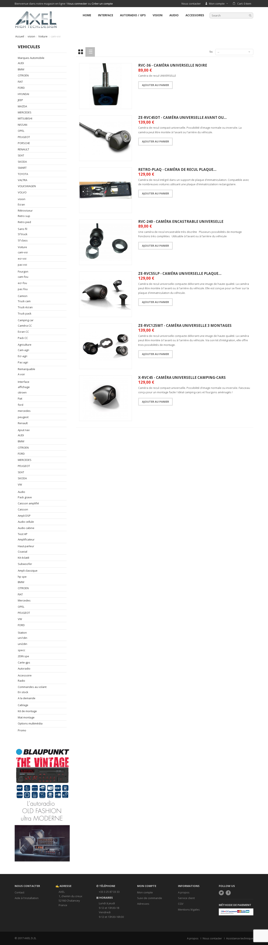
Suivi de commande (149, 898)
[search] (250, 15)
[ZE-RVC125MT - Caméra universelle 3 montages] (105, 346)
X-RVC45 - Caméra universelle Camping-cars (182, 377)
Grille (80, 52)
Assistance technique (239, 938)
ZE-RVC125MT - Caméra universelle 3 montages (185, 325)
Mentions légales (189, 909)
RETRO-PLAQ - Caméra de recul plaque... (177, 169)
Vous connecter (77, 3)
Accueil (19, 36)
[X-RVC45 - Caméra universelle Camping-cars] (105, 398)
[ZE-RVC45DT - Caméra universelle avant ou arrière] (105, 138)
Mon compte (145, 892)
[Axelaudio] (36, 19)
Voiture (43, 36)
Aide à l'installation (27, 898)
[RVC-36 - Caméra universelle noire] (105, 86)
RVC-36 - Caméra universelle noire (172, 65)
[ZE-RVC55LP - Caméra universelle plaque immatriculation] (105, 294)
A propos (183, 892)
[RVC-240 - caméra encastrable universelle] (105, 242)
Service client (186, 898)
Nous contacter (191, 3)
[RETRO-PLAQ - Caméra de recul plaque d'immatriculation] (105, 190)
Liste (90, 52)
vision (31, 36)
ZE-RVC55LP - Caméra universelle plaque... (180, 273)
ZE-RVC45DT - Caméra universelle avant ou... (182, 117)
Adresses (143, 904)
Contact (19, 892)
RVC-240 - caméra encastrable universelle (180, 221)
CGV (180, 904)
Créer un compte (102, 3)
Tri (211, 52)
